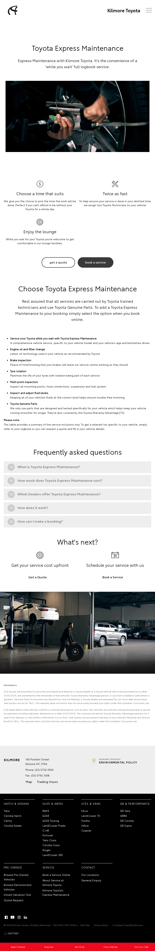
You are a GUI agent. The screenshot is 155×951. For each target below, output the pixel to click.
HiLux (84, 811)
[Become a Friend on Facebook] (6, 917)
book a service (95, 262)
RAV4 (46, 811)
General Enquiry (91, 880)
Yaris (7, 811)
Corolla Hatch (12, 816)
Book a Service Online (56, 875)
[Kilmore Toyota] (12, 10)
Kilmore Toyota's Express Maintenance (56, 892)
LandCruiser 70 (90, 816)
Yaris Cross (49, 840)
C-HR (46, 830)
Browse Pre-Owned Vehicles (16, 877)
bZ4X (46, 816)
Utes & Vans (91, 803)
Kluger (47, 850)
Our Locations (90, 875)
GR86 (123, 816)
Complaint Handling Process (127, 925)
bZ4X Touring (51, 820)
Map (29, 781)
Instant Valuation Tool (17, 894)
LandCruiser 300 (53, 855)
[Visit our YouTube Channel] (13, 917)
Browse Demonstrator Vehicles (18, 887)
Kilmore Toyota (123, 10)
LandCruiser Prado (54, 825)
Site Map (85, 925)
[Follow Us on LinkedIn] (25, 917)
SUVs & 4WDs (53, 803)
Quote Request (13, 900)
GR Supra (126, 825)
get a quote (58, 262)
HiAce (85, 825)
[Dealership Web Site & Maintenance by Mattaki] (11, 933)
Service (49, 867)
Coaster (86, 830)
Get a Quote (37, 577)
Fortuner (48, 835)
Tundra (85, 820)
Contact (88, 867)
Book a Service (112, 577)
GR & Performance (135, 803)
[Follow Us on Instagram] (19, 917)
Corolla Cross (51, 845)
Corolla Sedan (13, 825)
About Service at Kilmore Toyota (53, 882)
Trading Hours (47, 781)
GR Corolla (127, 820)
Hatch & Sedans (16, 803)
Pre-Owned (13, 867)
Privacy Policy (101, 925)
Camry (8, 820)
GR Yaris (125, 811)
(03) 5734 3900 (44, 770)
